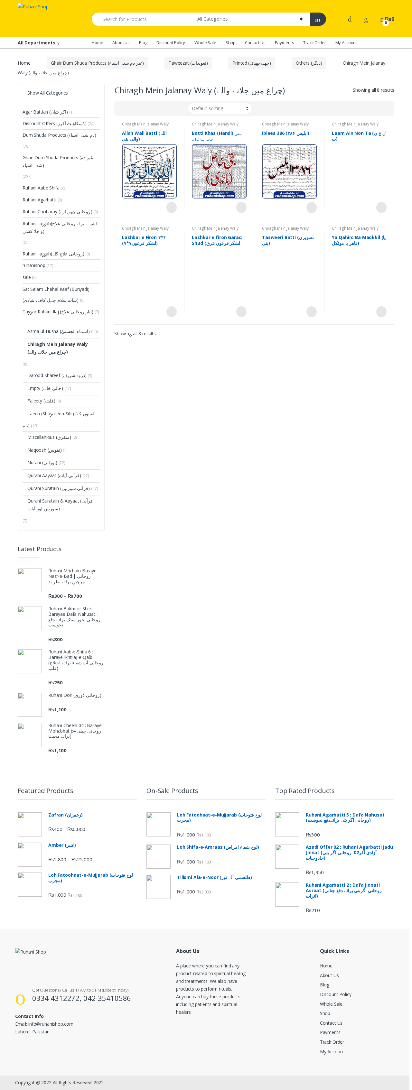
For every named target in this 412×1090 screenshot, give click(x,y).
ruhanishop (38, 265)
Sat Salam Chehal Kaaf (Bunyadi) (56, 289)
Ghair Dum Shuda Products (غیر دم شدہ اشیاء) (97, 63)
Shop (231, 42)
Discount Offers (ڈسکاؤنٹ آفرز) (54, 123)
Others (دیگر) (309, 63)
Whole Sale (205, 42)
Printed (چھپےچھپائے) (251, 63)
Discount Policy (170, 42)
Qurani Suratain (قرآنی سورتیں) (58, 488)
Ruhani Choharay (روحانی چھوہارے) (57, 211)
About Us (121, 42)
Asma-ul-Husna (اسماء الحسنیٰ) (58, 331)
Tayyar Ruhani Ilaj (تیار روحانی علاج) (58, 312)
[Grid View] (123, 108)
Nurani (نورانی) (42, 462)
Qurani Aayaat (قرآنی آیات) (54, 475)
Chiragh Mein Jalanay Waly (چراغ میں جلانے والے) (145, 126)
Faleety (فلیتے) (41, 401)
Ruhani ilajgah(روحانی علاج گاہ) (53, 254)
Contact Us (255, 42)
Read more (171, 207)
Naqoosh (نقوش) (44, 450)
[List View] (141, 108)
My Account (346, 42)
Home (97, 42)
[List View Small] (151, 108)
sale (30, 277)
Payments (284, 42)
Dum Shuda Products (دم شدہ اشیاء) (59, 135)
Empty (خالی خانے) (45, 388)
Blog (143, 42)
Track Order (314, 42)
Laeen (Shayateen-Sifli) (50, 414)
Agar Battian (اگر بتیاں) (45, 112)
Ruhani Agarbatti (42, 200)
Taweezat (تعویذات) (188, 63)
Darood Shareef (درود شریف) (57, 375)
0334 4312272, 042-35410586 (81, 998)
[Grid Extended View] (132, 108)
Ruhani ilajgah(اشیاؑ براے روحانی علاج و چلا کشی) (60, 227)
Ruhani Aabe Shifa (44, 188)
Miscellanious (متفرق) (49, 437)
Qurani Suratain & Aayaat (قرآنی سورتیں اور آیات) (60, 505)
